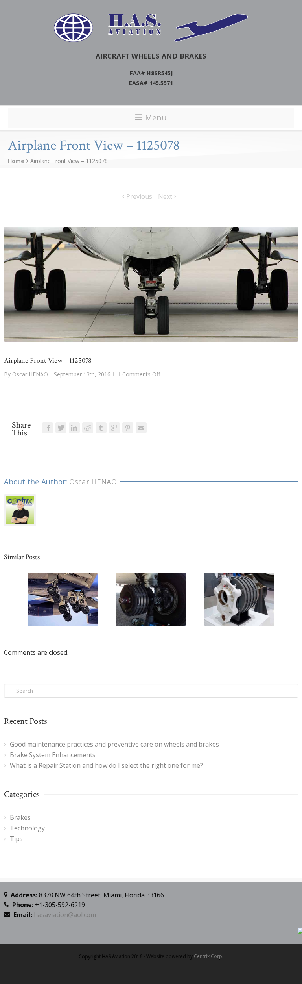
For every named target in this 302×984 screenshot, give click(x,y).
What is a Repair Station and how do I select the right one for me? (106, 765)
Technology (27, 828)
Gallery (64, 603)
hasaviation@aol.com (65, 914)
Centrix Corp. (208, 956)
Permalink (48, 583)
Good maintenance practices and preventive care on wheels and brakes (114, 744)
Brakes (20, 817)
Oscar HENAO (30, 374)
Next (165, 196)
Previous (139, 196)
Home (16, 161)
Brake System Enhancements (53, 755)
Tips (16, 838)
